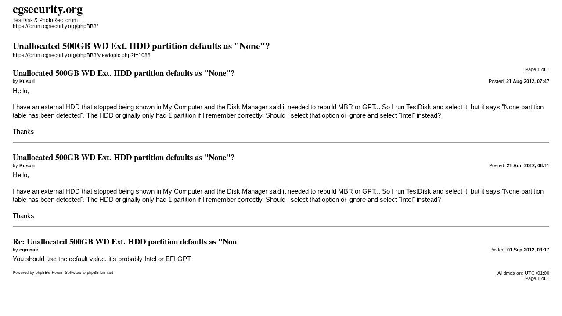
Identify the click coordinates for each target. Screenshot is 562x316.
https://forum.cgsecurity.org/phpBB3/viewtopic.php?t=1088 (82, 55)
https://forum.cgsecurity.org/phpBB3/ (55, 26)
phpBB (41, 272)
